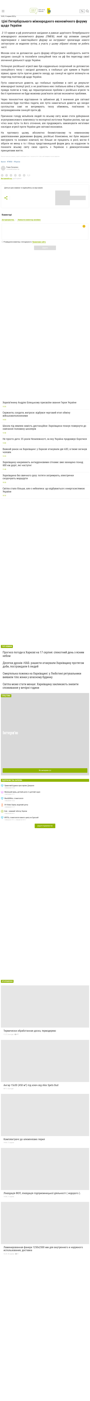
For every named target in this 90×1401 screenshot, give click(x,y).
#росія (3, 162)
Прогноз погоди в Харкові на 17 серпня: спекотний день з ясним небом (43, 654)
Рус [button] (82, 11)
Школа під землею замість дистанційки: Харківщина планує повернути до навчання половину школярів (44, 427)
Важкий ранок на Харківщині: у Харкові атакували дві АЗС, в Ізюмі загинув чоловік (45, 451)
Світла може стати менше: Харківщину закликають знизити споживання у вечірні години (40, 685)
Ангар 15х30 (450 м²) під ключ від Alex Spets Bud (31, 1085)
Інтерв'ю (10, 732)
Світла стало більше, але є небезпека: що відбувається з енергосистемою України (44, 490)
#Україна (17, 162)
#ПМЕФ (9, 162)
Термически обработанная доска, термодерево (30, 1030)
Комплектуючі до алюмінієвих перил (24, 1139)
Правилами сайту (39, 242)
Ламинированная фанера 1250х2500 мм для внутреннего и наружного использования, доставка (43, 1249)
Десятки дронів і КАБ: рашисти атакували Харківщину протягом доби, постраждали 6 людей (43, 664)
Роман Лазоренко (12, 167)
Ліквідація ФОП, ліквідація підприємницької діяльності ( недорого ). (42, 1193)
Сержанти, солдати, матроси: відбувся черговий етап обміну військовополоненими (36, 414)
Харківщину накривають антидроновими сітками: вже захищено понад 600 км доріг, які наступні (43, 464)
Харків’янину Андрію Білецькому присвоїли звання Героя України (39, 402)
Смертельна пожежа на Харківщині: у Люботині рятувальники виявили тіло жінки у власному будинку (42, 675)
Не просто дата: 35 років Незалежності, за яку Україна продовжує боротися (45, 438)
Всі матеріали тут (45, 770)
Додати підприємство (45, 826)
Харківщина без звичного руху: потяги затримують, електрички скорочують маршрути (38, 477)
